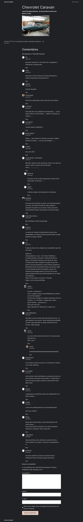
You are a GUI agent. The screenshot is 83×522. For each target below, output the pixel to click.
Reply (26, 67)
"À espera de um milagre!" (22, 41)
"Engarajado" (31, 41)
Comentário (26, 473)
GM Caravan (38, 41)
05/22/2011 (28, 59)
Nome (24, 491)
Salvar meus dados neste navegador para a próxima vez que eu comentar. (41, 507)
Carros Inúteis (8, 2)
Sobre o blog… (75, 1)
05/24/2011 (30, 188)
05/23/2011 (28, 200)
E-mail (24, 499)
